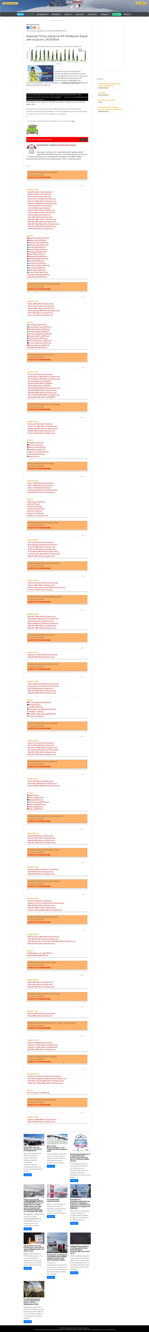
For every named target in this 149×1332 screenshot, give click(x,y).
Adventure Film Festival (71, 83)
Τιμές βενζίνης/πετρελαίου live (53, 1200)
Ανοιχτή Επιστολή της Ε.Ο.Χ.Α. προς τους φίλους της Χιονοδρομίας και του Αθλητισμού (34, 1248)
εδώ (62, 97)
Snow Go (67, 14)
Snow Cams (79, 14)
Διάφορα (104, 14)
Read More (28, 1174)
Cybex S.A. (86, 1328)
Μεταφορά (56, 14)
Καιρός (126, 14)
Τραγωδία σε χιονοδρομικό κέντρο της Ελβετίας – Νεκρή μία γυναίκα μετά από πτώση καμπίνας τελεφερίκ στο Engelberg (80, 1204)
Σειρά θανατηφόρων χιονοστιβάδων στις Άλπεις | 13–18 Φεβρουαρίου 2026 (32, 1301)
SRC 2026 (116, 14)
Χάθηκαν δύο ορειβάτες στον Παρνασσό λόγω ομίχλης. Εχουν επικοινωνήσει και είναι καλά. (80, 1249)
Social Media (92, 14)
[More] (34, 27)
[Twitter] (31, 27)
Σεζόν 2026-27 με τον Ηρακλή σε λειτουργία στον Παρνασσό (33, 1149)
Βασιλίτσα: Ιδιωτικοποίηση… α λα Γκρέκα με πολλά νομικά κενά (57, 1148)
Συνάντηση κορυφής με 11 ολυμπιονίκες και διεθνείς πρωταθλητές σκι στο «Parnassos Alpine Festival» (80, 1157)
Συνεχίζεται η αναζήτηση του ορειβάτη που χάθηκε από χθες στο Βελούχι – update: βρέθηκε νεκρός (57, 1257)
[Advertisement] (110, 43)
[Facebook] (27, 27)
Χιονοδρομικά (42, 14)
